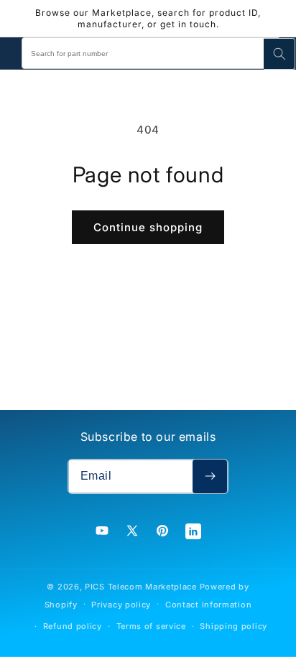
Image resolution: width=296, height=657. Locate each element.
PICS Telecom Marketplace (141, 587)
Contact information (208, 605)
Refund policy (72, 626)
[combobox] (151, 53)
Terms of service (151, 626)
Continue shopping (148, 227)
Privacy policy (121, 605)
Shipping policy (233, 626)
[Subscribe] (210, 476)
